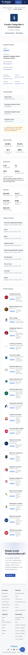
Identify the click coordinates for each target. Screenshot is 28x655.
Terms (24, 652)
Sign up (18, 2)
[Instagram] (8, 649)
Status (3, 627)
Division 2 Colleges (20, 630)
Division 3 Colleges (20, 633)
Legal (3, 633)
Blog (16, 622)
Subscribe (9, 127)
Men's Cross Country (20, 7)
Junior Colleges (19, 639)
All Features (5, 593)
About (3, 617)
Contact (4, 625)
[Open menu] (24, 2)
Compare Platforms (20, 610)
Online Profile (5, 607)
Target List (4, 610)
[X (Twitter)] (17, 649)
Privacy (19, 652)
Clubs (16, 596)
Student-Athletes (19, 593)
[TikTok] (11, 649)
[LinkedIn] (19, 649)
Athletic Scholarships (7, 7)
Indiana (10, 9)
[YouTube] (14, 649)
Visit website (7, 64)
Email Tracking (5, 599)
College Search (6, 604)
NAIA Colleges (19, 636)
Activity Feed (5, 601)
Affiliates (4, 630)
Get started (9, 575)
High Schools (18, 599)
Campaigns (5, 596)
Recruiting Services (20, 601)
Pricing (17, 604)
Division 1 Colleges (20, 627)
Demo (16, 607)
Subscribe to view (7, 78)
